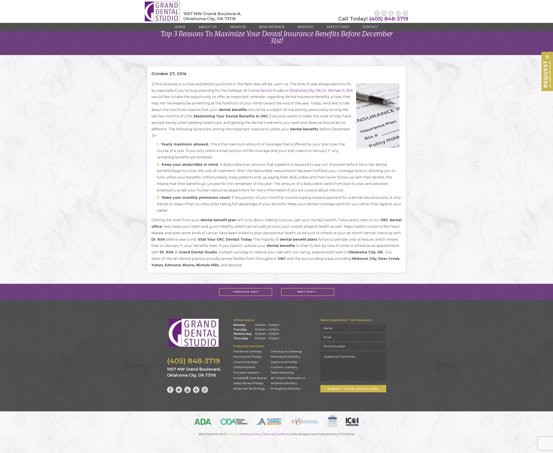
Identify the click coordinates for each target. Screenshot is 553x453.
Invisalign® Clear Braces (250, 378)
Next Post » (307, 291)
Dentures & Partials (284, 362)
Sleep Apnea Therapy (248, 383)
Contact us (228, 252)
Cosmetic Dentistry (284, 367)
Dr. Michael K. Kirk (337, 90)
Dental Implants (244, 367)
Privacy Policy (251, 434)
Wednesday (242, 333)
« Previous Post (245, 291)
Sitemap (234, 434)
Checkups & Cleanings (286, 351)
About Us (208, 27)
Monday (239, 325)
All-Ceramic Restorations (288, 378)
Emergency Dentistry (285, 388)
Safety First (337, 27)
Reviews (305, 27)
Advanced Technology (249, 388)
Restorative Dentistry (285, 356)
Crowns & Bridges (245, 362)
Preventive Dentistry (247, 351)
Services (238, 27)
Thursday (240, 338)
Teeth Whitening (282, 372)
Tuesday (240, 329)
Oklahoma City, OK (305, 90)
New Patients (272, 27)
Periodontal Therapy (247, 356)
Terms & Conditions (276, 434)
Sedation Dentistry (284, 383)
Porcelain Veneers (246, 372)
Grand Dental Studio (266, 90)
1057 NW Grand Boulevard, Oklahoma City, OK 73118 (212, 16)
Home (180, 27)
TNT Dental (346, 434)
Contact (370, 27)
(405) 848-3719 (373, 18)
